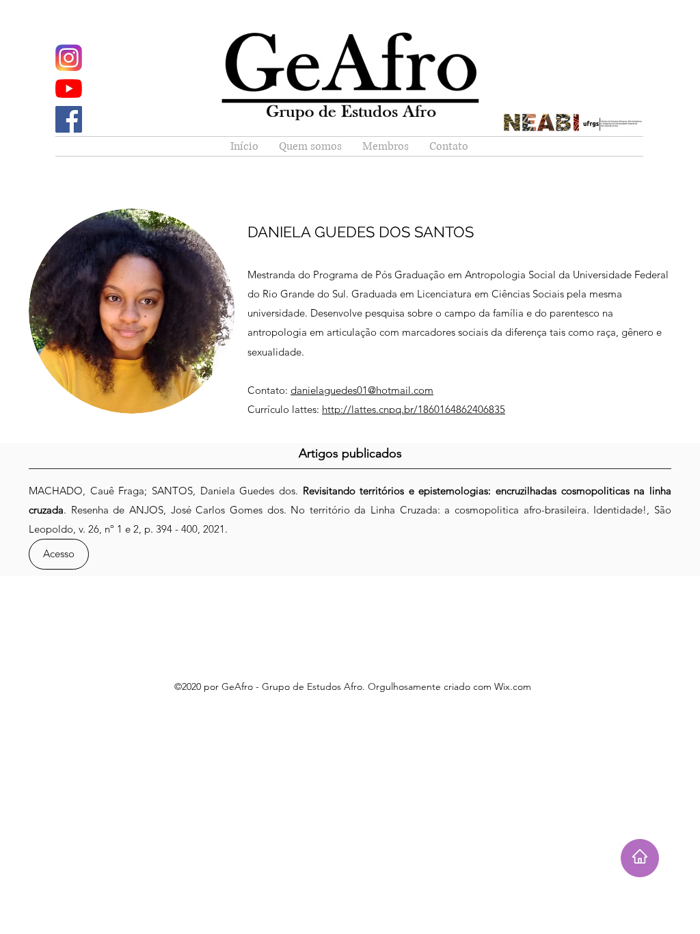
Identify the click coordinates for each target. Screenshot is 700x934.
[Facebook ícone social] (68, 119)
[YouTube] (68, 88)
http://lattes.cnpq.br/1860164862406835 (413, 409)
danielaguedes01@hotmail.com (362, 390)
